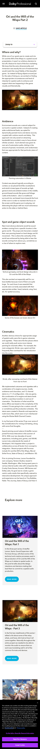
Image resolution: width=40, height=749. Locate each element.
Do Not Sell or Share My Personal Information (20, 733)
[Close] (37, 702)
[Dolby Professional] (20, 3)
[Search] (36, 3)
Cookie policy (9, 728)
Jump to (8, 44)
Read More (12, 579)
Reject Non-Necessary (20, 739)
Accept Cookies (20, 745)
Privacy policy (21, 728)
